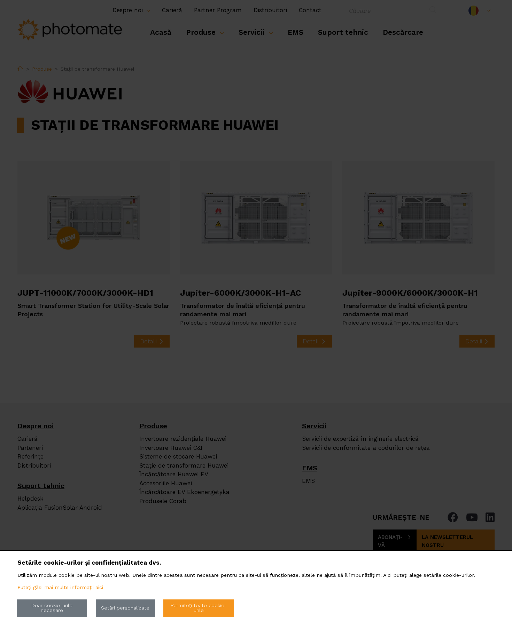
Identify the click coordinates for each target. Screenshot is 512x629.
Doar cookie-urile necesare (51, 608)
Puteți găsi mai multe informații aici (60, 587)
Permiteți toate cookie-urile (199, 608)
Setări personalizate (125, 608)
